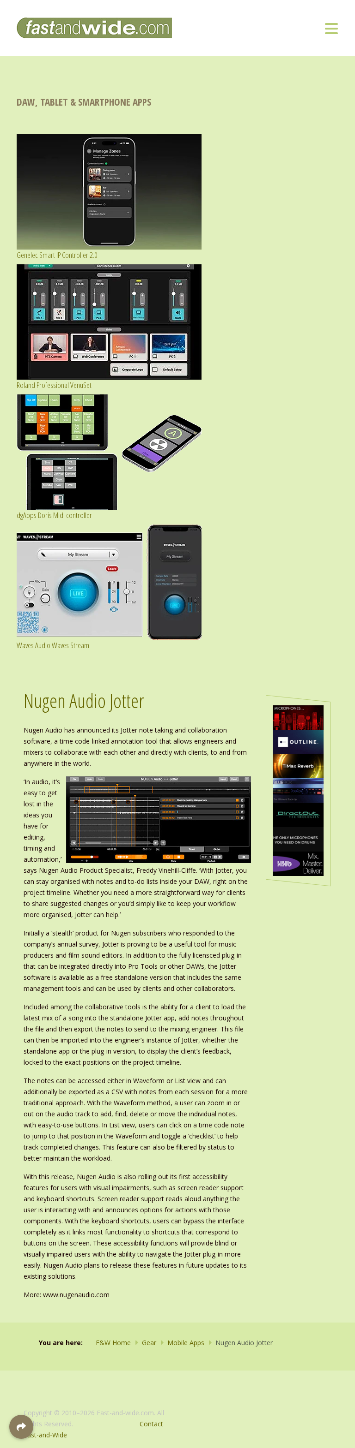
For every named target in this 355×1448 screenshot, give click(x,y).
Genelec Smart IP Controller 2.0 (57, 255)
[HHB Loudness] (298, 862)
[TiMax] (298, 765)
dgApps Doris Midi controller (54, 515)
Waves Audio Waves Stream (53, 645)
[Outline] (298, 741)
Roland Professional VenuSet (54, 385)
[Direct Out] (298, 814)
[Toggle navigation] (331, 28)
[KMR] (298, 716)
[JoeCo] (298, 790)
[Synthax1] (298, 838)
